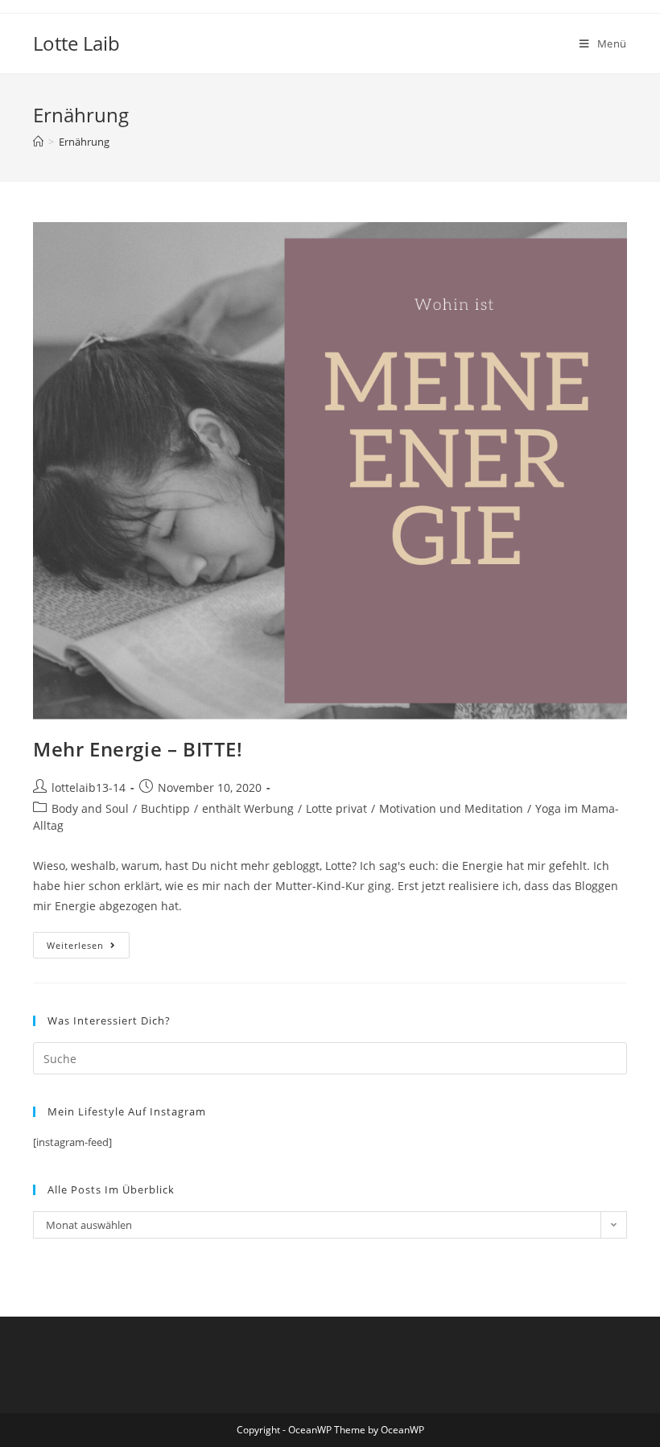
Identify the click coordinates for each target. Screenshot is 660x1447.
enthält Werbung (248, 808)
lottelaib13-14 (89, 787)
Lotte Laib (76, 43)
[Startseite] (38, 141)
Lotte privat (336, 808)
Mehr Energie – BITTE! (138, 749)
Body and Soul (90, 808)
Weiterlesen (88, 948)
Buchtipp (165, 808)
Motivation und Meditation (451, 808)
